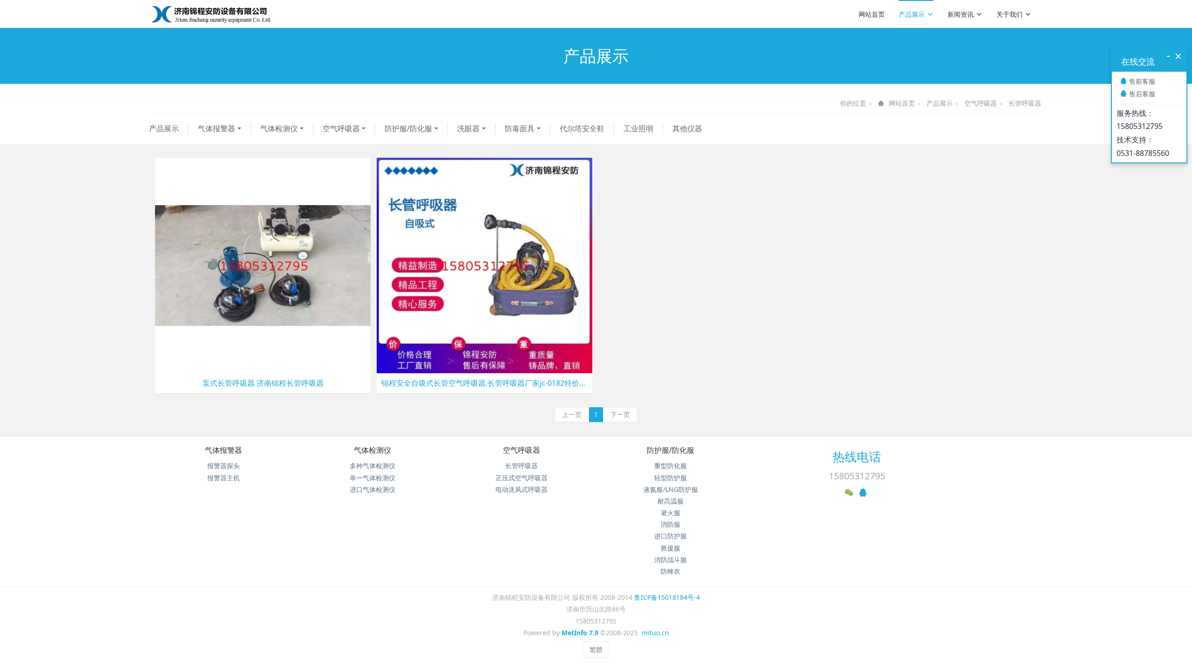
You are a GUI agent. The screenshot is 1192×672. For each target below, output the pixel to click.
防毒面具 (520, 128)
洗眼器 (468, 128)
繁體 (596, 649)
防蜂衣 (670, 571)
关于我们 (1009, 14)
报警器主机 (223, 477)
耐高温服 (670, 501)
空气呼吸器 (980, 103)
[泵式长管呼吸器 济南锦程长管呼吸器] (263, 264)
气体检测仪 (279, 128)
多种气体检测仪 (372, 465)
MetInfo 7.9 (580, 632)
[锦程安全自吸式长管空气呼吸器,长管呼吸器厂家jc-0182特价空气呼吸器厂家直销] (484, 264)
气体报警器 (216, 128)
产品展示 (912, 14)
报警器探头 (223, 465)
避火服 (670, 512)
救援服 (670, 548)
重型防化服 (670, 465)
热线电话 (857, 456)
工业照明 (638, 128)
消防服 (670, 524)
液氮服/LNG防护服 (670, 489)
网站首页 (872, 14)
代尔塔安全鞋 (582, 128)
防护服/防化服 (408, 128)
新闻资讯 (961, 14)
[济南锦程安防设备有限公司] (241, 14)
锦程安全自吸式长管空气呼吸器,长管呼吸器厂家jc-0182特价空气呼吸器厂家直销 (484, 383)
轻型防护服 (670, 477)
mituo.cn (655, 632)
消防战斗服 (670, 559)
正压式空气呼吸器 (521, 477)
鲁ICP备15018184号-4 (667, 597)
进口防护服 (670, 535)
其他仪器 (687, 128)
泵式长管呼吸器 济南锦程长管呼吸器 (263, 383)
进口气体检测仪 (372, 489)
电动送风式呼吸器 (521, 489)
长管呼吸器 (1025, 103)
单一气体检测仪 (372, 477)
